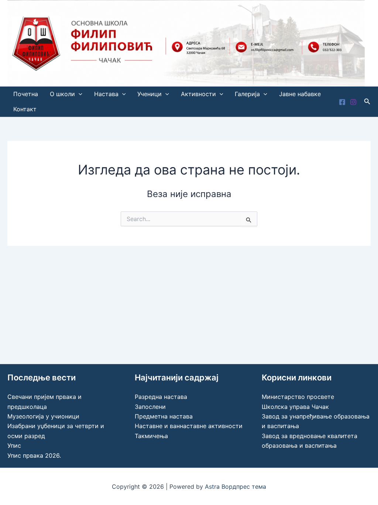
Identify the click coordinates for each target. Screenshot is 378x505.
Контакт (25, 109)
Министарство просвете (298, 396)
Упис (14, 445)
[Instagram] (353, 102)
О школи (62, 94)
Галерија (247, 94)
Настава (106, 94)
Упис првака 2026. (34, 455)
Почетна (25, 94)
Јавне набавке (300, 94)
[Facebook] (342, 102)
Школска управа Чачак (295, 406)
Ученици (149, 94)
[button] (78, 94)
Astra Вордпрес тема (235, 486)
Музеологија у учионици (43, 416)
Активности (198, 94)
